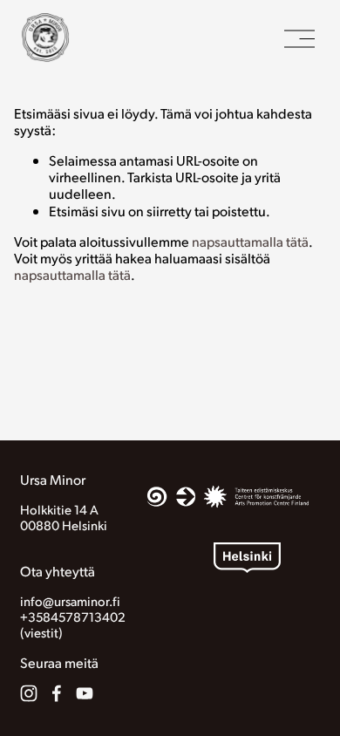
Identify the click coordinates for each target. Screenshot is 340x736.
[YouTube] (84, 693)
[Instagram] (28, 693)
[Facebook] (56, 693)
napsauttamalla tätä (250, 241)
